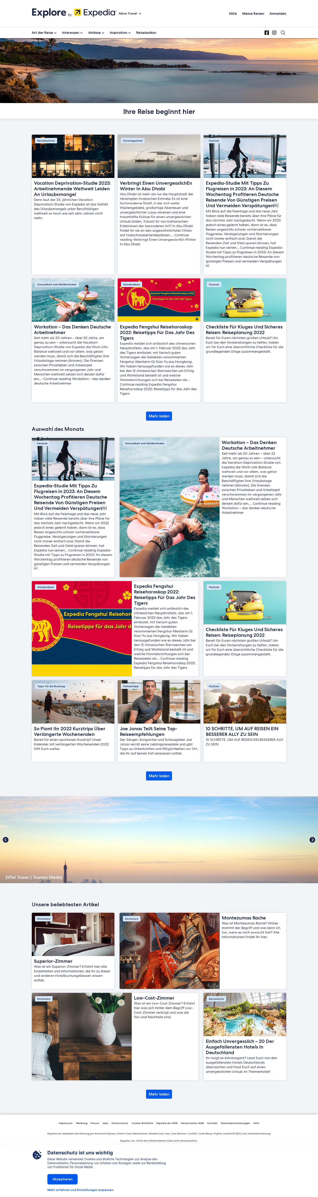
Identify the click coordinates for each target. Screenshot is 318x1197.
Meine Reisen (253, 13)
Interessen (70, 33)
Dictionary (43, 918)
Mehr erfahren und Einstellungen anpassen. (80, 1190)
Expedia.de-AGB (167, 1123)
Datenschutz (120, 1123)
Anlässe (94, 33)
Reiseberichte (46, 140)
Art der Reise (42, 33)
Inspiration (118, 33)
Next (312, 839)
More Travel (128, 13)
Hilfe (233, 13)
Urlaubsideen (131, 284)
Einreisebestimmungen (235, 1123)
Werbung (81, 1123)
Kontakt (212, 1123)
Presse (95, 1123)
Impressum (66, 1123)
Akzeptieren (63, 1179)
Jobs (105, 1123)
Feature (214, 140)
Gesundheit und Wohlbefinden (57, 284)
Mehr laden (159, 416)
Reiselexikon (146, 33)
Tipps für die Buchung (51, 686)
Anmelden (278, 13)
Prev (5, 839)
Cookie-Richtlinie (142, 1123)
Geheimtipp (131, 686)
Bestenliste (216, 998)
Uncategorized (132, 140)
